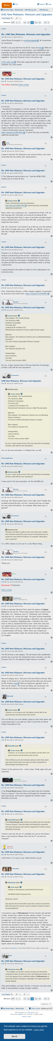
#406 (3, 195)
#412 (3, 497)
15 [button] (25, 22)
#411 (2, 466)
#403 (3, 103)
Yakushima (15, 868)
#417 (3, 651)
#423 (3, 854)
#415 (3, 582)
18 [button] (36, 22)
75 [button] (45, 22)
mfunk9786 (17, 779)
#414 (3, 560)
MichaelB (10, 696)
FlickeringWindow (7, 458)
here (40, 48)
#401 (3, 37)
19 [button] (40, 22)
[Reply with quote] (45, 29)
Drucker (16, 302)
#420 (3, 740)
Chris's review (24, 85)
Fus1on (3, 165)
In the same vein (7, 62)
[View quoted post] (19, 201)
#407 (3, 249)
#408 (3, 288)
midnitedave (17, 598)
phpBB (20, 1014)
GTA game (31, 1012)
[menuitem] (15, 4)
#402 (3, 81)
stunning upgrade (30, 40)
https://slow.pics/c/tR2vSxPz (12, 132)
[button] (13, 22)
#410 (3, 383)
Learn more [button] (39, 1030)
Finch (14, 73)
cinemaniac (15, 375)
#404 (3, 151)
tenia (8, 143)
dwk (10, 955)
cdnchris (10, 846)
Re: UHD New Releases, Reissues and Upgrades (25, 34)
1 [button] (19, 22)
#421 (3, 787)
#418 (3, 675)
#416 (3, 606)
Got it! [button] (14, 1036)
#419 (3, 704)
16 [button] (28, 22)
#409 (3, 310)
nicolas (3, 28)
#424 (3, 877)
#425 (3, 963)
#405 (3, 173)
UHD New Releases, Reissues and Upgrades (26, 14)
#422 (3, 814)
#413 (3, 524)
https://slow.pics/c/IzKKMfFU (36, 294)
